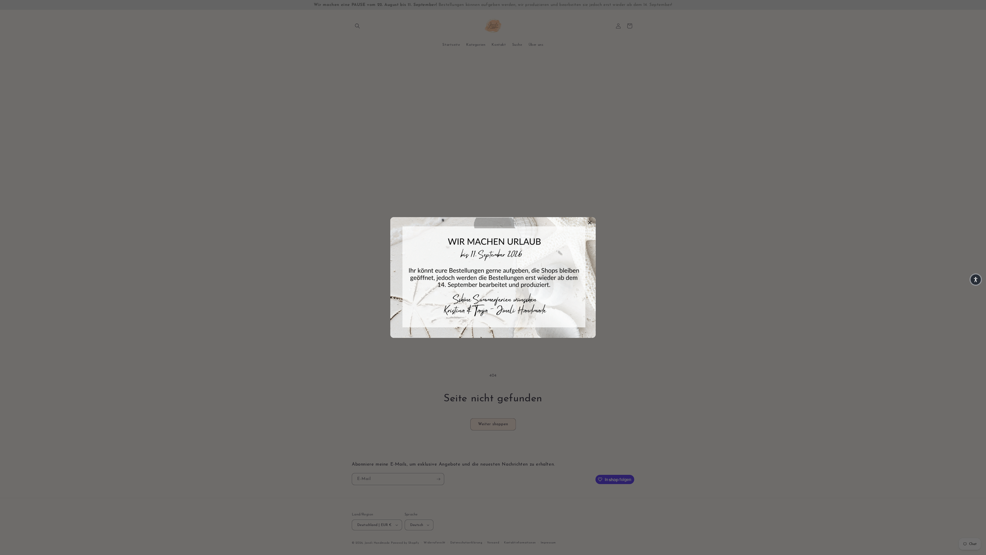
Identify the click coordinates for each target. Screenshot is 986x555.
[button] (976, 279)
